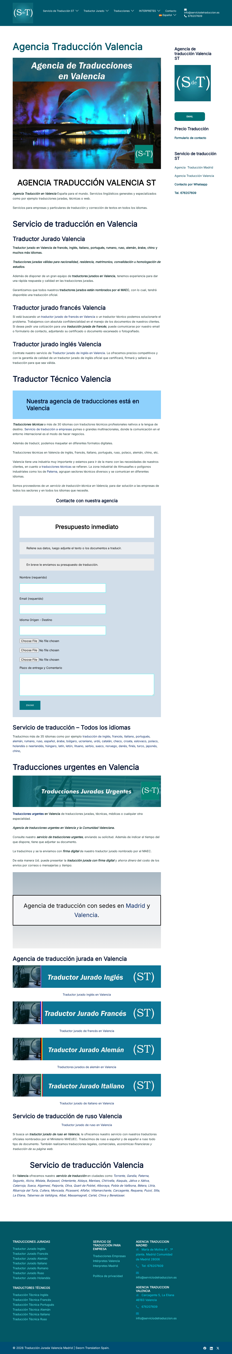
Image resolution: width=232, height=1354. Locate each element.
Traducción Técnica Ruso (30, 1319)
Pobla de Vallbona (123, 1185)
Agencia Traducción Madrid (194, 167)
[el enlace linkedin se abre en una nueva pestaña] (211, 1348)
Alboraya (103, 1185)
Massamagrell (77, 1195)
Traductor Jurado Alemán (30, 1258)
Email (190, 116)
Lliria (151, 1185)
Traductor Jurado (94, 10)
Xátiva (144, 1180)
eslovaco (140, 741)
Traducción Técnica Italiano (31, 1314)
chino (16, 751)
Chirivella (108, 1180)
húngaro (51, 746)
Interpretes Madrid (105, 1266)
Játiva (133, 1180)
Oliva (68, 1185)
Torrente (119, 1176)
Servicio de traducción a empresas (48, 429)
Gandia (131, 1176)
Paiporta (57, 1185)
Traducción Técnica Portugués (33, 1304)
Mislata (40, 1180)
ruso (39, 741)
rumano (29, 741)
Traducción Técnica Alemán (31, 1309)
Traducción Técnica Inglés (30, 1295)
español (49, 741)
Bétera (142, 1185)
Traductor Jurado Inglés (29, 1249)
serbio (89, 746)
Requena (136, 1190)
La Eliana (19, 1195)
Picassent (71, 1190)
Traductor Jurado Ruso (28, 1273)
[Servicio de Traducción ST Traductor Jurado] (23, 13)
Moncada (57, 1190)
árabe (61, 741)
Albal (62, 1195)
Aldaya (82, 1180)
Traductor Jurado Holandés (31, 1278)
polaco (153, 741)
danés (123, 746)
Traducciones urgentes (28, 814)
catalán (107, 741)
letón (69, 746)
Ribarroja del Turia (25, 1190)
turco (140, 746)
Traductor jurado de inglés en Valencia (78, 353)
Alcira (30, 1180)
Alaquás (121, 1180)
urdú (97, 741)
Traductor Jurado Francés (30, 1253)
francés (117, 736)
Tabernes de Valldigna (42, 1195)
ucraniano (85, 741)
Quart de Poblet (84, 1185)
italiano (129, 736)
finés (132, 746)
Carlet (92, 1195)
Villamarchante (101, 1190)
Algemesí (43, 1185)
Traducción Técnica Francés (32, 1300)
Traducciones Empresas (109, 1256)
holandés (19, 746)
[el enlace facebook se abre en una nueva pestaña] (204, 1348)
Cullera (44, 1190)
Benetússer (116, 1195)
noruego (111, 746)
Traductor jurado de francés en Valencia (86, 1031)
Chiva (102, 1195)
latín (61, 746)
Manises (94, 1180)
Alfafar (84, 1190)
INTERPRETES (147, 10)
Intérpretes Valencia (106, 1261)
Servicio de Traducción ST (58, 10)
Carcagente (121, 1190)
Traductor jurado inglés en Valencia (87, 994)
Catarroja (19, 1185)
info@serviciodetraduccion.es (156, 1277)
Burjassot (53, 1180)
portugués (143, 736)
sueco (100, 746)
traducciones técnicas (57, 466)
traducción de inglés (96, 736)
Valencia (86, 914)
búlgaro (71, 741)
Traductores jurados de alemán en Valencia (86, 1067)
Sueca (31, 1185)
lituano (78, 746)
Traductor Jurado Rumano (30, 1268)
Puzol (148, 1190)
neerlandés (36, 746)
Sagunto (18, 1180)
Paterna (52, 471)
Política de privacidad (108, 1276)
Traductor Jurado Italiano (30, 1263)
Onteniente (68, 1180)
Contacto (170, 10)
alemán (17, 741)
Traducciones (122, 10)
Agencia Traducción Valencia (194, 176)
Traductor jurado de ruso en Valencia (86, 1125)
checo (117, 741)
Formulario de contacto (190, 138)
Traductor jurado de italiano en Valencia (87, 1103)
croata (128, 741)
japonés (151, 746)
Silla (156, 1190)
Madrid (135, 905)
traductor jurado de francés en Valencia (67, 316)
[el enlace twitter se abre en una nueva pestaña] (217, 1348)
